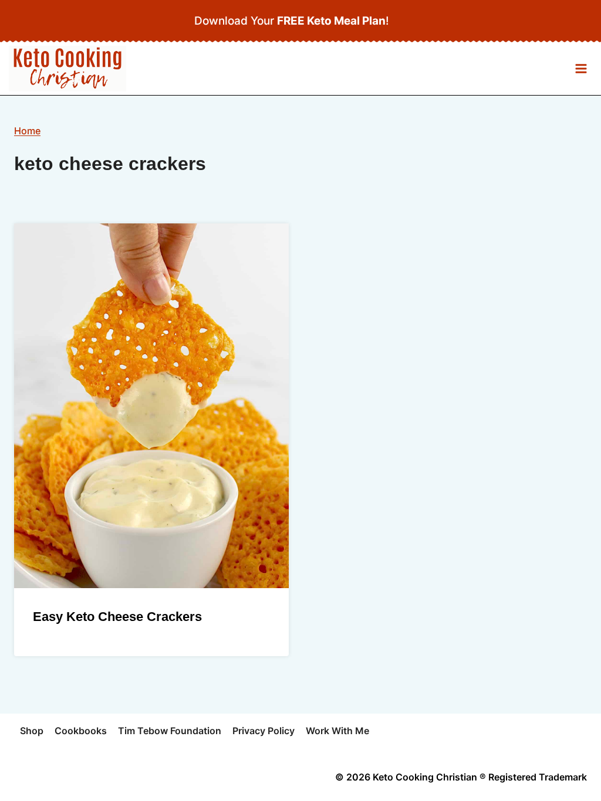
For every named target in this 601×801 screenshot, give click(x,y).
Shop (31, 730)
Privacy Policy (263, 730)
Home (27, 131)
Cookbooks (81, 730)
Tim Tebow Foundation (169, 730)
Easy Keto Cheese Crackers (117, 616)
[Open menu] (580, 69)
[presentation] (151, 405)
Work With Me (337, 730)
